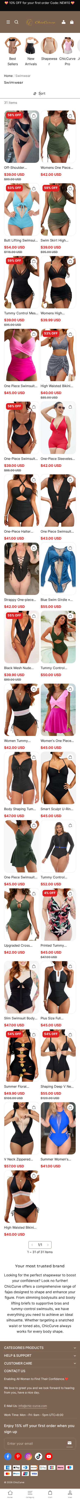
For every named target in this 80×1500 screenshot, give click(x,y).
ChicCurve (18, 1482)
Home (8, 76)
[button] (8, 22)
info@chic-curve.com (32, 1405)
